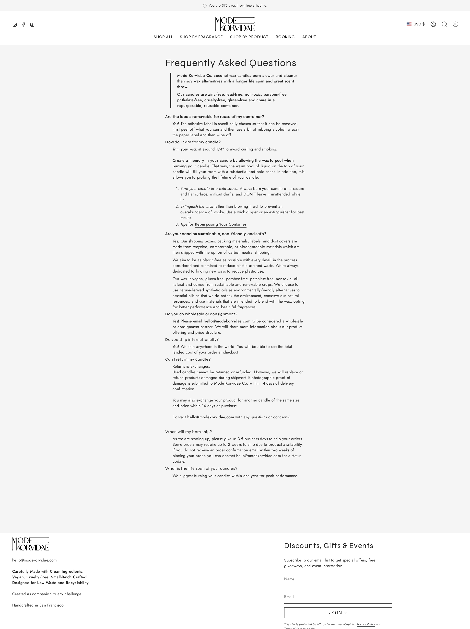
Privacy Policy (366, 624)
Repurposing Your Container (221, 224)
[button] (163, 37)
